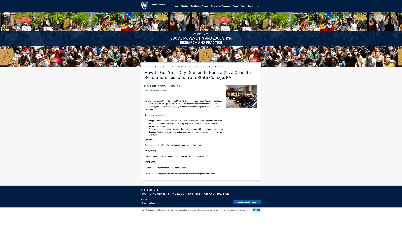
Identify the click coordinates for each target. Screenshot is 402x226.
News (243, 6)
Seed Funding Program (199, 6)
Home (176, 6)
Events (250, 6)
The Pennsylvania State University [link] (162, 210)
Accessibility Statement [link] (200, 210)
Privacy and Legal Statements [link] (183, 210)
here (184, 168)
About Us (184, 6)
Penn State (153, 6)
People (235, 6)
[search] (258, 6)
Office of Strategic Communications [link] (234, 210)
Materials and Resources (220, 6)
